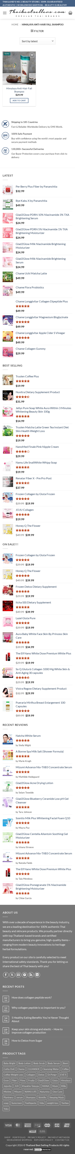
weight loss (52, 1103)
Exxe (6, 1080)
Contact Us (62, 1140)
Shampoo (30, 1097)
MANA (45, 1086)
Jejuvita (8, 1086)
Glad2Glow (43, 1080)
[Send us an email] (18, 975)
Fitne (22, 1080)
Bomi (65, 1063)
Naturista (45, 1091)
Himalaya (65, 1080)
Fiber (14, 1080)
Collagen (30, 1074)
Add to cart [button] (19, 100)
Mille (63, 1086)
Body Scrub (39, 1063)
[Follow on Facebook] (6, 975)
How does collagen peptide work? (32, 997)
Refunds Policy (43, 1140)
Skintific (42, 1097)
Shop (7, 1137)
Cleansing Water (50, 1069)
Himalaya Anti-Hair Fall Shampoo (19, 90)
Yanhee (65, 1103)
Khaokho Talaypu (30, 1086)
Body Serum (54, 1063)
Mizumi (18, 1091)
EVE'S (63, 1074)
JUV (17, 1086)
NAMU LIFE (31, 1091)
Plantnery (8, 1097)
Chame (21, 1069)
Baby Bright (9, 1063)
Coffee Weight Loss (13, 1074)
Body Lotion (24, 1063)
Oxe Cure (57, 1091)
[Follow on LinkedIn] (37, 975)
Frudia (31, 1080)
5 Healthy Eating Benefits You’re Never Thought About (40, 1019)
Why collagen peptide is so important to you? (38, 1007)
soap (6, 1103)
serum (20, 1097)
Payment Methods (59, 1137)
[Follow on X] (12, 975)
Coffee (65, 1069)
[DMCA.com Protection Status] (42, 1149)
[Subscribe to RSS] (31, 975)
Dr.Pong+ (52, 1074)
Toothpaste (30, 1103)
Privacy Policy (37, 1137)
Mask (55, 1086)
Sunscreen (17, 1103)
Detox (41, 1074)
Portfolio (19, 1137)
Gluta (55, 1080)
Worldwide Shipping (19, 1140)
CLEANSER (33, 1069)
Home (15, 24)
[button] (5, 13)
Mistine (7, 1091)
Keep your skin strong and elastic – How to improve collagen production (37, 1030)
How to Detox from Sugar (27, 1040)
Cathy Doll (9, 1069)
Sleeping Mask (56, 1097)
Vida (41, 1103)
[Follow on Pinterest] (25, 975)
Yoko (6, 1108)
